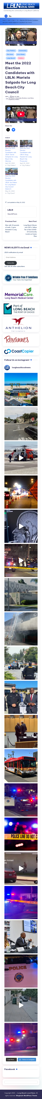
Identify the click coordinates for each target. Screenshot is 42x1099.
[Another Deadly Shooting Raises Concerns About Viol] (21, 697)
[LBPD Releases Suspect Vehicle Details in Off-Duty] (21, 1005)
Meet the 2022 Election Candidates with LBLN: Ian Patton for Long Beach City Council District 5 (11, 182)
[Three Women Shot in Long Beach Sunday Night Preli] (21, 560)
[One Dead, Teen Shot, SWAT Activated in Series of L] (21, 902)
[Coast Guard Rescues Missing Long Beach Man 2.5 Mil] (21, 457)
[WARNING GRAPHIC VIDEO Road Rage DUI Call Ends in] (21, 868)
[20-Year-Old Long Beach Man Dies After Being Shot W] (21, 423)
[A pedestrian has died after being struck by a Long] (21, 765)
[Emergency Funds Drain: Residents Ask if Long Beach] (21, 936)
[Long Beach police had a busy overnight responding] (21, 800)
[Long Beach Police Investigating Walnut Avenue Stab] (21, 834)
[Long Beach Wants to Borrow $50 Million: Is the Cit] (21, 594)
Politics (21, 58)
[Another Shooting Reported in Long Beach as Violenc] (21, 1039)
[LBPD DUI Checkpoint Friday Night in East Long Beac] (21, 492)
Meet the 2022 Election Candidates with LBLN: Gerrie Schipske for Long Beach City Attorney (11, 154)
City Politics (11, 50)
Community (23, 50)
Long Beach (11, 58)
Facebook (9, 1069)
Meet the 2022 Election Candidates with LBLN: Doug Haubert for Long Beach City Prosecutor (26, 154)
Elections (10, 54)
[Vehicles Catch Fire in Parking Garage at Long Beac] (21, 628)
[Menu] (10, 16)
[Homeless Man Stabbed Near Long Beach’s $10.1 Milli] (21, 389)
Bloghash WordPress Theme (26, 1095)
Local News (21, 54)
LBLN (10, 210)
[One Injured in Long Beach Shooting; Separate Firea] (21, 971)
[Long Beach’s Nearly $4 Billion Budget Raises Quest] (21, 731)
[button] (12, 214)
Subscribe (10, 263)
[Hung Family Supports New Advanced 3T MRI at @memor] (21, 526)
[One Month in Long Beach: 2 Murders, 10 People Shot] (21, 663)
